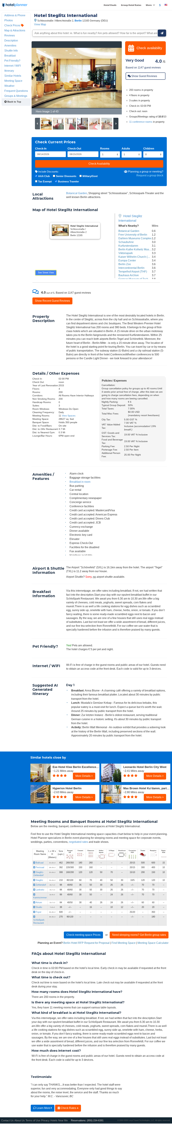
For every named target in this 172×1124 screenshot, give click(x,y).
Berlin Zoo (124, 264)
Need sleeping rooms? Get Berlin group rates (139, 934)
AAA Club (44, 176)
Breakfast (10, 55)
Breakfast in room (80, 481)
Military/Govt (90, 176)
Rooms (104, 148)
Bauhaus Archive (128, 275)
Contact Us (7, 1120)
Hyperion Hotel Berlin (67, 788)
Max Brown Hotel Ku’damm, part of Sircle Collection (146, 788)
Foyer (38, 912)
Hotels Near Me (59, 1120)
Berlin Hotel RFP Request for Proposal (86, 942)
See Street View (46, 272)
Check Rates (68, 1107)
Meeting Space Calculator (153, 942)
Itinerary (9, 70)
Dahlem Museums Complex (135, 238)
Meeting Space (13, 80)
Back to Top (14, 101)
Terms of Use (33, 1120)
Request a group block (149, 175)
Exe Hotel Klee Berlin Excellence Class (76, 767)
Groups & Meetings (15, 95)
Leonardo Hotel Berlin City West (144, 767)
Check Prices (12, 25)
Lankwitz (39, 889)
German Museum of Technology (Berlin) (142, 278)
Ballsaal (39, 862)
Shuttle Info (11, 50)
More (149, 5)
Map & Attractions (14, 30)
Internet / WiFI (12, 65)
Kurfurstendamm (128, 245)
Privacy (45, 1120)
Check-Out (74, 148)
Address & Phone (14, 15)
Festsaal (39, 867)
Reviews (9, 35)
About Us (19, 1120)
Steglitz (39, 880)
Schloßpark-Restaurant (39, 921)
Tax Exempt (45, 181)
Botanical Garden (76, 193)
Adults (126, 148)
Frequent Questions (16, 90)
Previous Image (42, 77)
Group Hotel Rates (131, 5)
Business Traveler (68, 181)
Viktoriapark (125, 253)
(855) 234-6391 (95, 1120)
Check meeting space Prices (83, 934)
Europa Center (127, 260)
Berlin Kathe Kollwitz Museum (136, 249)
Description (11, 40)
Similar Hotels (12, 75)
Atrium (38, 902)
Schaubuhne (126, 241)
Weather (9, 85)
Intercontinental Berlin (131, 267)
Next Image (111, 77)
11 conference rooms (140, 121)
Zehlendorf (40, 885)
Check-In (41, 148)
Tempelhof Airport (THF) (132, 271)
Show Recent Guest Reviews (52, 300)
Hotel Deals (110, 5)
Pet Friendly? (12, 60)
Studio (38, 907)
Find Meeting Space (124, 942)
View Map (40, 24)
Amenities (10, 45)
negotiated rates (78, 841)
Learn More (43, 1107)
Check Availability (99, 163)
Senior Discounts (66, 176)
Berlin (78, 20)
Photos (8, 20)
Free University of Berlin (132, 234)
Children (148, 148)
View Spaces (68, 415)
